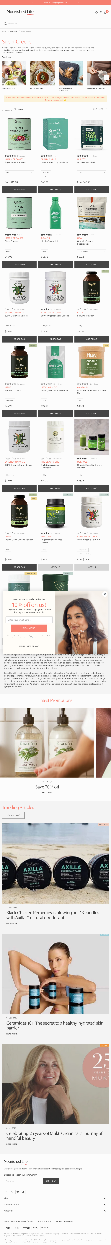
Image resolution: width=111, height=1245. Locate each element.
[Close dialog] (104, 594)
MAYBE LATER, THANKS (29, 646)
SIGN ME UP (29, 628)
